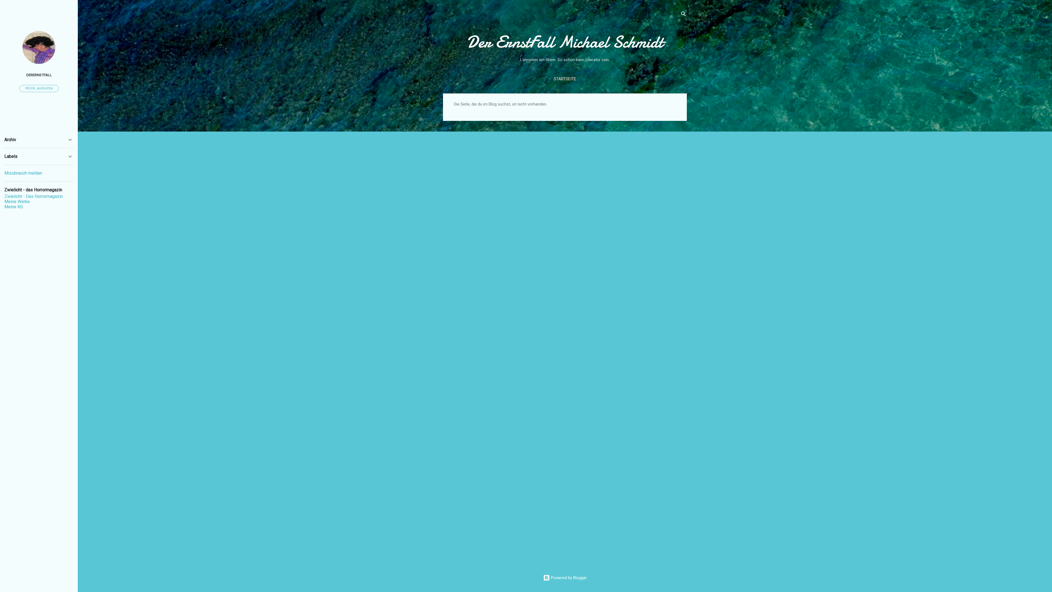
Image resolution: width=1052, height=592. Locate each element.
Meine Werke (17, 201)
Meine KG (13, 206)
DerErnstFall (39, 75)
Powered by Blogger (568, 577)
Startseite (565, 78)
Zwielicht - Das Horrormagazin (33, 196)
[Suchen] (683, 15)
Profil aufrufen (39, 88)
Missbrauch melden (23, 173)
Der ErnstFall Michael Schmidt (565, 42)
